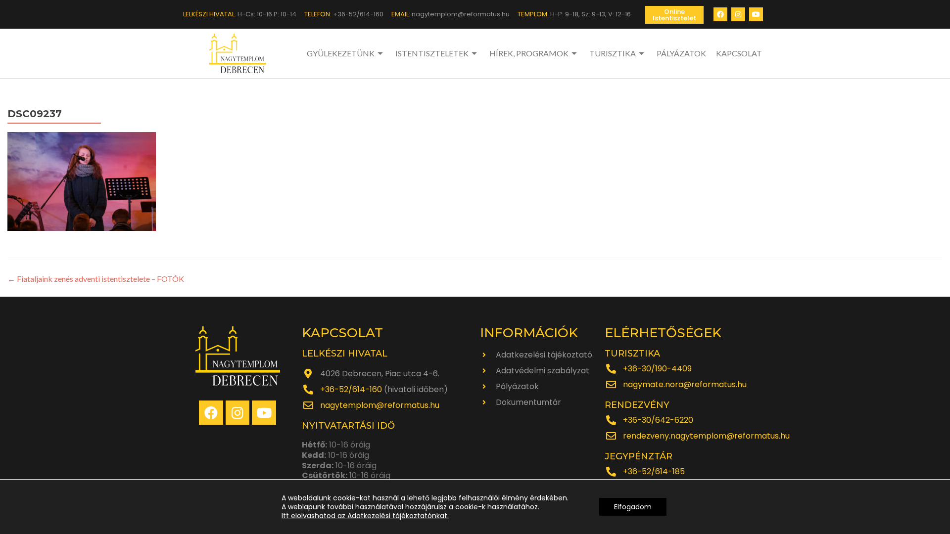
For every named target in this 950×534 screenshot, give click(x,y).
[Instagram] (738, 14)
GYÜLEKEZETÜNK (341, 53)
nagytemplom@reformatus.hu (379, 405)
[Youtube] (756, 14)
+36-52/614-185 (654, 471)
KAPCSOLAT (739, 53)
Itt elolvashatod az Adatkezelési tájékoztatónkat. (365, 516)
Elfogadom (633, 507)
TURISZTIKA (612, 53)
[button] (674, 15)
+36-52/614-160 (351, 389)
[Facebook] (720, 14)
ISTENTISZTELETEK (432, 53)
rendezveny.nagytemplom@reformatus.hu (706, 436)
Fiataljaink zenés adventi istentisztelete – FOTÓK (95, 278)
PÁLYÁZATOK (681, 53)
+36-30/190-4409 (657, 368)
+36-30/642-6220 (658, 420)
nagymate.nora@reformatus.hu (685, 384)
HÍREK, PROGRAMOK (529, 53)
